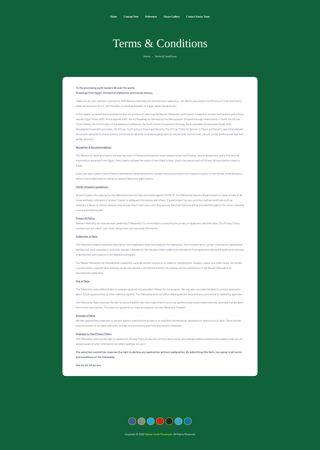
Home (113, 16)
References (151, 16)
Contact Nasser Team (198, 16)
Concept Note (131, 16)
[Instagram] (169, 421)
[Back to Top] (304, 438)
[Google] (141, 421)
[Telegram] (178, 421)
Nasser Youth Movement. (159, 434)
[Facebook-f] (132, 421)
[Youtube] (160, 421)
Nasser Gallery (172, 16)
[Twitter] (151, 421)
